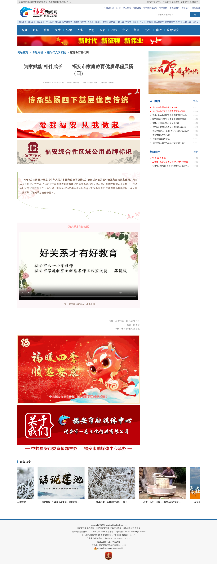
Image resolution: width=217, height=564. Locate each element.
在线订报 (137, 8)
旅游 (114, 30)
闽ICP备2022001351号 (126, 535)
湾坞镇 (105, 22)
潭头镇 (135, 22)
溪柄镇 (83, 22)
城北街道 (22, 22)
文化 (125, 30)
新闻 (35, 30)
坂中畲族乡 (67, 22)
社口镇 (143, 22)
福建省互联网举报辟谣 (189, 2)
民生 (58, 30)
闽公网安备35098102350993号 (110, 548)
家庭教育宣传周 (79, 52)
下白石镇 (120, 22)
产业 (80, 30)
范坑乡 (195, 22)
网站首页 (22, 52)
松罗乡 (179, 22)
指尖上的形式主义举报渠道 (108, 542)
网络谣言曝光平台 (154, 2)
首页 (24, 30)
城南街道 (32, 22)
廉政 (159, 30)
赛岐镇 (76, 22)
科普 (103, 30)
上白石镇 (187, 22)
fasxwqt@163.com (138, 531)
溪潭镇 (90, 22)
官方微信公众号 (150, 8)
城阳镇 (58, 22)
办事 (148, 30)
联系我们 (196, 8)
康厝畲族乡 (170, 22)
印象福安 (173, 30)
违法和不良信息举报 (171, 2)
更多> (195, 101)
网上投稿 (127, 8)
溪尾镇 (112, 22)
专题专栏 (37, 52)
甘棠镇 (128, 22)
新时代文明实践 (56, 52)
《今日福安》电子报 (112, 8)
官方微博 (163, 8)
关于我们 (185, 8)
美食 (137, 30)
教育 (92, 30)
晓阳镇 (150, 22)
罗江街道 (50, 22)
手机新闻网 (174, 8)
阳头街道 (41, 22)
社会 (47, 30)
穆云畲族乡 (159, 22)
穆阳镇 (98, 22)
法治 (69, 30)
